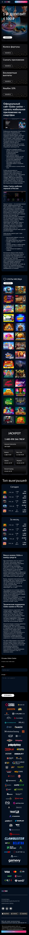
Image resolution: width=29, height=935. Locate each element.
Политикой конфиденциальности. (15, 929)
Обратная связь (7, 903)
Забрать (7, 37)
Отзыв (3, 674)
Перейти (8, 53)
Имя (2, 666)
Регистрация (21, 1)
